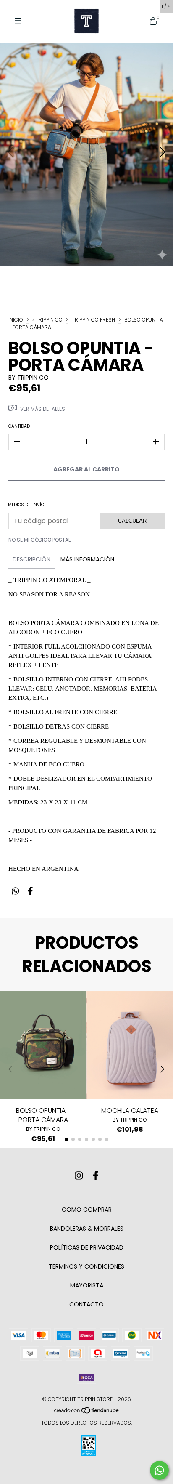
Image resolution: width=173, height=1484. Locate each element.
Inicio (15, 319)
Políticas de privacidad (86, 1247)
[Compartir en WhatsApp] (15, 891)
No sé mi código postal (39, 539)
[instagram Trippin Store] (79, 1176)
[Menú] (20, 21)
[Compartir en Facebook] (30, 891)
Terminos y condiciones (86, 1266)
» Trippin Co (47, 319)
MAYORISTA (86, 1285)
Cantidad (19, 426)
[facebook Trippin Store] (96, 1176)
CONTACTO (86, 1304)
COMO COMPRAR (87, 1209)
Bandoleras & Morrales (86, 1228)
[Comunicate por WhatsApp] (159, 1470)
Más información (87, 559)
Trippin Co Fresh (93, 319)
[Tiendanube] (87, 1411)
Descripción (31, 559)
